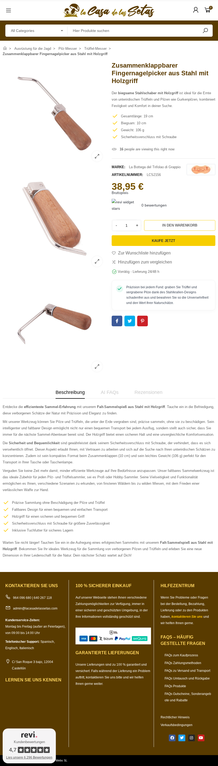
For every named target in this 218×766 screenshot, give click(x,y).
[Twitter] (181, 738)
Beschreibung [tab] (70, 392)
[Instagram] (191, 738)
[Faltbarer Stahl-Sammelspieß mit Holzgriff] (54, 267)
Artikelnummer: (127, 175)
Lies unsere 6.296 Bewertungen (29, 757)
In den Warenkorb (179, 225)
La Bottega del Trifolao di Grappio (155, 167)
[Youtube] (201, 738)
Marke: (118, 167)
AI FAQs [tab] (110, 392)
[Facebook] (172, 738)
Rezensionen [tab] (148, 392)
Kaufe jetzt (163, 241)
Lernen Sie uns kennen (33, 680)
